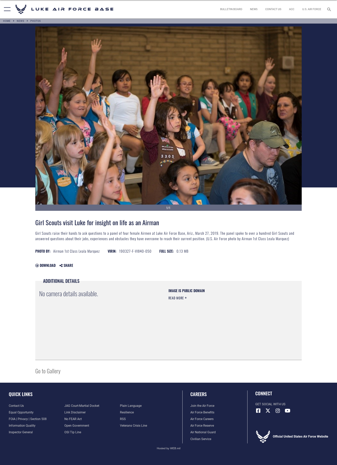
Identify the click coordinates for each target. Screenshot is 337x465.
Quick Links (21, 393)
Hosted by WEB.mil (168, 448)
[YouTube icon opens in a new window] (287, 411)
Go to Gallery (47, 371)
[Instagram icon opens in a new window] (278, 411)
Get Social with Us (270, 404)
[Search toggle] (329, 9)
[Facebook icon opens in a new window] (258, 411)
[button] (6, 9)
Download (47, 265)
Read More (176, 298)
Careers (198, 393)
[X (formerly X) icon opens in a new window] (268, 411)
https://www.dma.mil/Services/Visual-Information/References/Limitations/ (214, 322)
